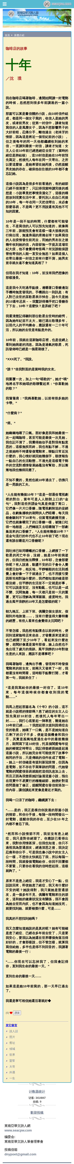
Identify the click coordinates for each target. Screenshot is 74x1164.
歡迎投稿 (37, 1112)
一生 (12, 1078)
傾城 (12, 1048)
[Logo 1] (37, 18)
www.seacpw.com (18, 1130)
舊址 (12, 1042)
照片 (12, 1036)
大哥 (12, 1066)
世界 (12, 1054)
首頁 (7, 35)
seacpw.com (60, 4)
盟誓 (12, 1060)
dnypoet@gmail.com (20, 1154)
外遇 (12, 1072)
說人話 (13, 1031)
